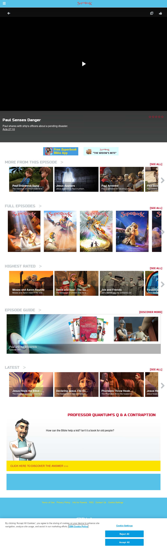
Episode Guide (23, 310)
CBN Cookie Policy (78, 526)
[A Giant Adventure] (62, 231)
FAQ (91, 502)
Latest (15, 367)
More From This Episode (34, 162)
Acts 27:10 (9, 129)
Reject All (124, 533)
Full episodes (23, 206)
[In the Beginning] (98, 231)
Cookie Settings (115, 502)
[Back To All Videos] (8, 13)
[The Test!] (134, 231)
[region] (83, 533)
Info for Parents (79, 502)
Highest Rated (23, 266)
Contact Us (101, 502)
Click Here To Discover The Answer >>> (39, 466)
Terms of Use (48, 502)
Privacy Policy (63, 502)
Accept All (124, 542)
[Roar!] (26, 231)
